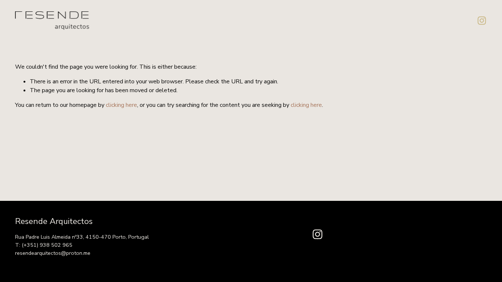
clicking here (121, 105)
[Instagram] (482, 20)
